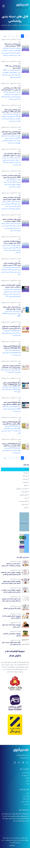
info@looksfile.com (21, 755)
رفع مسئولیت (25, 798)
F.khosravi (18, 845)
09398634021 (23, 758)
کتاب (20, 25)
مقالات (27, 781)
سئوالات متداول (25, 801)
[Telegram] (27, 762)
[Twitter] (23, 762)
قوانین (27, 793)
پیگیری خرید (26, 796)
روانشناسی (14, 25)
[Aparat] (15, 762)
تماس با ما (26, 804)
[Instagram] (19, 762)
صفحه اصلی (25, 25)
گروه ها (27, 778)
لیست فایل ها (25, 775)
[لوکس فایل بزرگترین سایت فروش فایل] (24, 521)
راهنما (27, 783)
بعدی (5, 36)
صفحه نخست (25, 772)
